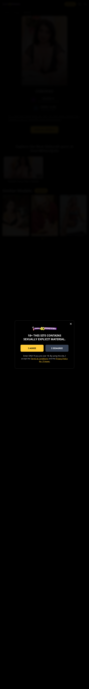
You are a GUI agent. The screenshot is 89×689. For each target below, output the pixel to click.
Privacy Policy (61, 358)
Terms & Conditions (39, 358)
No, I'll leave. (44, 361)
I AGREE (32, 348)
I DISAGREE (57, 348)
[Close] (70, 323)
